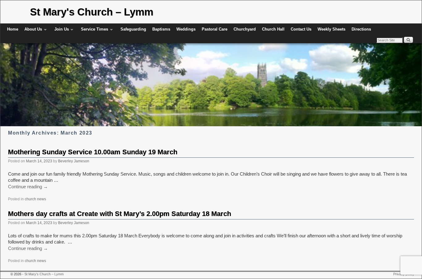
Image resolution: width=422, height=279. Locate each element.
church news (35, 199)
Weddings (186, 29)
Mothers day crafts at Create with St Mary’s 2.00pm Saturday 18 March (119, 214)
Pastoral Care (214, 29)
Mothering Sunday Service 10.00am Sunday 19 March (92, 152)
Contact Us (301, 29)
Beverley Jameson (73, 161)
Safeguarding (133, 29)
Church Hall (273, 29)
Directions (361, 29)
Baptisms (161, 29)
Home (12, 29)
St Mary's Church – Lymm (91, 12)
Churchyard (245, 29)
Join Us (60, 31)
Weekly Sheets (331, 29)
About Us (31, 31)
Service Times (93, 31)
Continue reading (28, 186)
